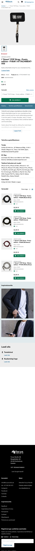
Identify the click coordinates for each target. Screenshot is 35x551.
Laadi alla (7, 355)
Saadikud (4, 506)
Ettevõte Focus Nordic (25, 482)
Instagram (4, 488)
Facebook (4, 491)
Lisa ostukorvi (16, 100)
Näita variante (30, 90)
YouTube (3, 494)
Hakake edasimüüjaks (25, 485)
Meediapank (5, 517)
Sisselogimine (30, 2)
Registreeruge (7, 545)
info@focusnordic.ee (7, 482)
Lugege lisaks (5, 70)
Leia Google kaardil (17, 471)
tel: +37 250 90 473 (7, 485)
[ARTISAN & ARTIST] (4, 54)
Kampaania (4, 512)
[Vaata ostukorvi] (22, 2)
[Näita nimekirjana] (32, 189)
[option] (4, 48)
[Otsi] (19, 2)
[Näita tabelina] (29, 189)
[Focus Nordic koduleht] (8, 2)
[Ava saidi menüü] (3, 2)
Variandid (4, 90)
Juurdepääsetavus (24, 488)
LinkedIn (4, 496)
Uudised (3, 514)
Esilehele (3, 6)
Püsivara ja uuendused (8, 520)
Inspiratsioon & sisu (7, 509)
